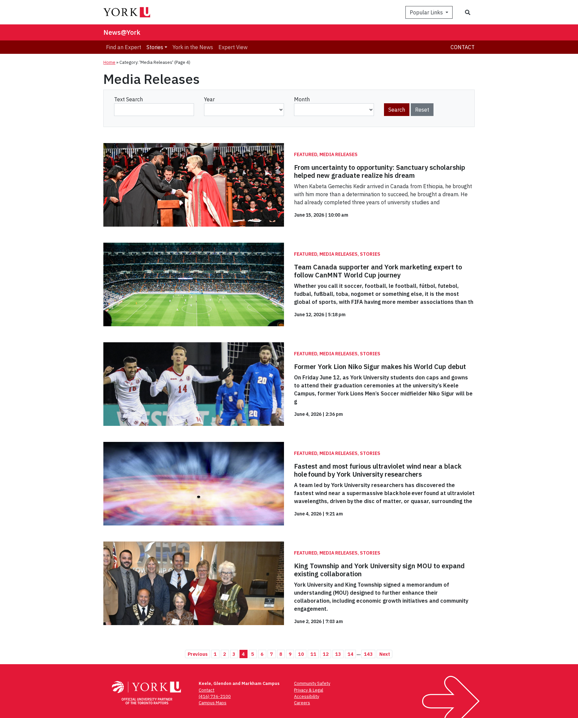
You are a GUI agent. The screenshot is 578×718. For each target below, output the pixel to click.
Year (209, 99)
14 (351, 654)
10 (301, 654)
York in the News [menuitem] (193, 47)
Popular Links (427, 12)
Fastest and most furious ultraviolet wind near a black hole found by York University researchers (378, 470)
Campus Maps (212, 703)
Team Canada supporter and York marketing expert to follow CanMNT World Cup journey (378, 270)
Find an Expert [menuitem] (123, 47)
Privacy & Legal (308, 690)
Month (302, 99)
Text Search (128, 99)
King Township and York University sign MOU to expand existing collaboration (379, 569)
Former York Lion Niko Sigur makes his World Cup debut (380, 366)
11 (313, 654)
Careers (302, 703)
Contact (463, 47)
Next (384, 654)
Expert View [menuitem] (233, 47)
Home (109, 62)
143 (368, 654)
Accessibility (306, 696)
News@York (121, 32)
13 (338, 654)
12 (326, 654)
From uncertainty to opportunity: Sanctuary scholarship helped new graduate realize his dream (379, 171)
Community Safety (312, 683)
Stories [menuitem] (155, 47)
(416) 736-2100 (215, 696)
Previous (198, 654)
